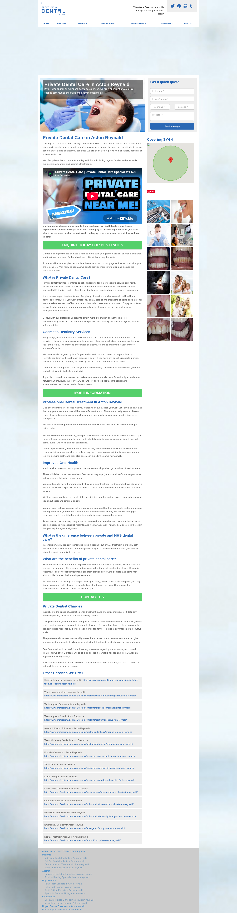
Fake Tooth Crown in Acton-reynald (62, 887)
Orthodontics (138, 23)
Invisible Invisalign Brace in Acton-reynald (66, 903)
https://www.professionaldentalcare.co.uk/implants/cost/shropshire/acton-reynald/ (85, 720)
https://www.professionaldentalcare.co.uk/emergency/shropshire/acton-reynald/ (84, 828)
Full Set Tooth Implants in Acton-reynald (65, 861)
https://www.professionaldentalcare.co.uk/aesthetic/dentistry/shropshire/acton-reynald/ (88, 732)
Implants (61, 23)
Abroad (188, 23)
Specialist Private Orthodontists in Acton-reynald (69, 899)
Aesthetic (83, 23)
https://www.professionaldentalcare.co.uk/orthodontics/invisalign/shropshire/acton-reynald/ (90, 816)
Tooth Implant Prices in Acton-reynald (64, 867)
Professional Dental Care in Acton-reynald (63, 851)
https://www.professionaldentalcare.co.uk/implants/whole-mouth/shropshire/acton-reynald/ (90, 695)
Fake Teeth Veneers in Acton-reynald (63, 883)
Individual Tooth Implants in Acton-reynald (66, 858)
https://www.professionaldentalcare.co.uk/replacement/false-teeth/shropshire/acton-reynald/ (91, 792)
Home (46, 23)
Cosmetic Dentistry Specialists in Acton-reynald (68, 874)
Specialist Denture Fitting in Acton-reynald (66, 893)
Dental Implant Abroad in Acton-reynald (62, 909)
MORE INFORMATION (92, 393)
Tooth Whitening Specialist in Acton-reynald (67, 877)
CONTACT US (92, 597)
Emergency (167, 23)
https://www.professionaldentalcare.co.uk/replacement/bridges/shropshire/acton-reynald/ (89, 780)
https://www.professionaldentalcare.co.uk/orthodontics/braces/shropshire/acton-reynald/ (88, 804)
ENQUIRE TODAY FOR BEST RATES (92, 245)
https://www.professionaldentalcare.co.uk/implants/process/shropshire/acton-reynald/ (87, 707)
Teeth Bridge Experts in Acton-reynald (64, 890)
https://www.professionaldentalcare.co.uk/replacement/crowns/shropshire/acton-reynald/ (89, 768)
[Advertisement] (118, 51)
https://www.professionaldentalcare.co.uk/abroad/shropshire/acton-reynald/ (82, 840)
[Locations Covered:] (41, 3)
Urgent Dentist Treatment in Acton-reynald (63, 906)
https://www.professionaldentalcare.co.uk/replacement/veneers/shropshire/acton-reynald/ (89, 756)
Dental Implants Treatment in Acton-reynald (67, 864)
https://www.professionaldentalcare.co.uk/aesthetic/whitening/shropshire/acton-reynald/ (88, 744)
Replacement (108, 23)
